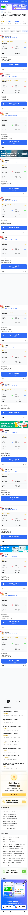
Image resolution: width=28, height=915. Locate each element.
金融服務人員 (8, 36)
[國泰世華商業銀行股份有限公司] (14, 721)
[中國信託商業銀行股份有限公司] (14, 713)
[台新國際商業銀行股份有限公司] (14, 735)
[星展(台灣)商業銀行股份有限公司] (14, 757)
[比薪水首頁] (4, 878)
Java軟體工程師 (8, 508)
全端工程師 (7, 74)
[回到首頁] (2, 12)
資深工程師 (7, 384)
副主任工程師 (8, 199)
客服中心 (7, 430)
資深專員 (7, 632)
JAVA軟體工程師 (8, 469)
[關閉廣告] (25, 881)
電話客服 (7, 554)
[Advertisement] (14, 289)
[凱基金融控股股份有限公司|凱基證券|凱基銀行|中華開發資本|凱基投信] (14, 766)
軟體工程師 (7, 306)
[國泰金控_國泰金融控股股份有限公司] (14, 750)
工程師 (6, 113)
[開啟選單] (2, 1)
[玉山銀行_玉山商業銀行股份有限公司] (14, 728)
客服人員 (7, 160)
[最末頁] (19, 701)
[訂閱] (26, 12)
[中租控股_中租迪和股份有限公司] (14, 743)
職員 (6, 593)
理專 (6, 237)
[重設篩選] (2, 31)
